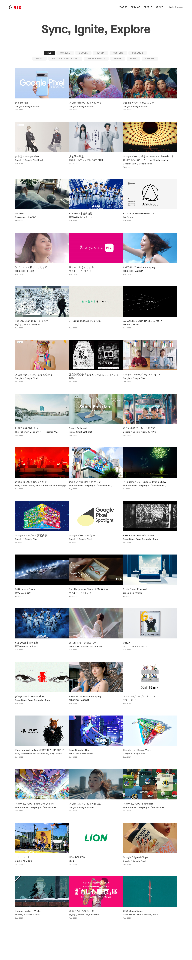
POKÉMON (137, 52)
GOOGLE (83, 52)
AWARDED (65, 52)
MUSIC (39, 58)
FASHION (149, 58)
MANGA (118, 58)
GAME (133, 58)
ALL (49, 52)
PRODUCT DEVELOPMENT (65, 58)
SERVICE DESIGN (96, 58)
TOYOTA (100, 52)
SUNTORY (118, 52)
